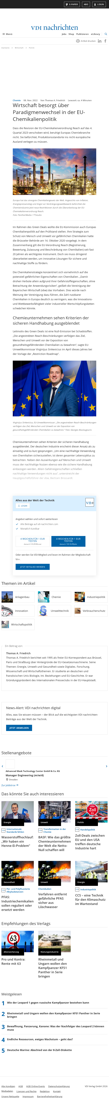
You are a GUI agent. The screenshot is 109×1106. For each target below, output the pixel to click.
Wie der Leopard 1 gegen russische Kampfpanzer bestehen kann (48, 1002)
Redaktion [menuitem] (45, 1091)
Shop (71, 34)
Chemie (56, 597)
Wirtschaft (19, 48)
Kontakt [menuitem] (57, 1091)
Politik (31, 48)
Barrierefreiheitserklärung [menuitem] (49, 1096)
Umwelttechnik (60, 610)
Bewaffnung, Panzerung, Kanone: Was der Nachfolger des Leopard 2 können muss (55, 1028)
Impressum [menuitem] (28, 1096)
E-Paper (73, 4)
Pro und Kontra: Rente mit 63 (13, 961)
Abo (86, 4)
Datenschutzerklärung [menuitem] (59, 1086)
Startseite (5, 48)
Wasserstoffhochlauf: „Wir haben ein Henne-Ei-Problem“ (17, 841)
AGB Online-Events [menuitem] (35, 1086)
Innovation (21, 610)
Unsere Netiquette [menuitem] (10, 1096)
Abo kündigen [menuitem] (8, 1086)
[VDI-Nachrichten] (54, 27)
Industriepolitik (96, 597)
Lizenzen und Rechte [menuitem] (26, 1091)
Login (100, 4)
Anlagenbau (22, 597)
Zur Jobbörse (8, 785)
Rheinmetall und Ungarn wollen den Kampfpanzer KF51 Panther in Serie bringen (52, 967)
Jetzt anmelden (19, 727)
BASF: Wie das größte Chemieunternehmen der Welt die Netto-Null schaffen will (54, 843)
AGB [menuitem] (20, 1086)
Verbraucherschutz (94, 610)
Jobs (64, 34)
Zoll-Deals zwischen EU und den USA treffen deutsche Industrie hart (90, 841)
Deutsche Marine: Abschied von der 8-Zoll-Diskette (39, 1050)
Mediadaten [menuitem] (7, 1091)
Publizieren (82, 34)
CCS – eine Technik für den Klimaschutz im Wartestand (90, 899)
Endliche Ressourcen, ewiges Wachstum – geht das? (40, 1039)
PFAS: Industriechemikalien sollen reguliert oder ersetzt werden (17, 903)
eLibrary (95, 34)
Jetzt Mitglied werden (32, 566)
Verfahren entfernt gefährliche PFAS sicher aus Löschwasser (52, 900)
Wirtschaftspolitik (21, 624)
